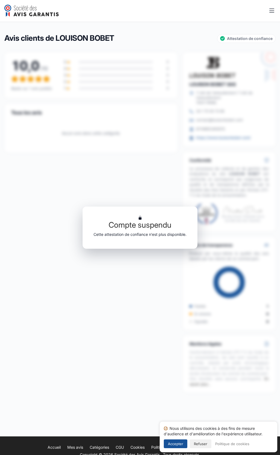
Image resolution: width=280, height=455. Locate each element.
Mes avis (75, 447)
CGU (120, 447)
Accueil (54, 447)
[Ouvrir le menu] (271, 11)
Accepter (175, 444)
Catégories (99, 447)
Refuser (200, 444)
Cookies (137, 447)
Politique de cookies (232, 444)
